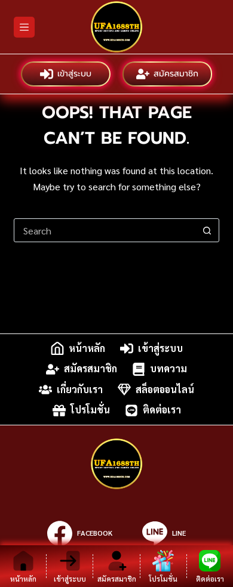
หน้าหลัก (87, 348)
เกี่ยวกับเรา (80, 389)
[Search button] (207, 230)
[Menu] (24, 27)
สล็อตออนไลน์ (165, 389)
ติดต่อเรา (162, 410)
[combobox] (104, 230)
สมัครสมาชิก (176, 73)
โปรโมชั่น (90, 410)
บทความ (168, 369)
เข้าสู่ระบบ (74, 73)
